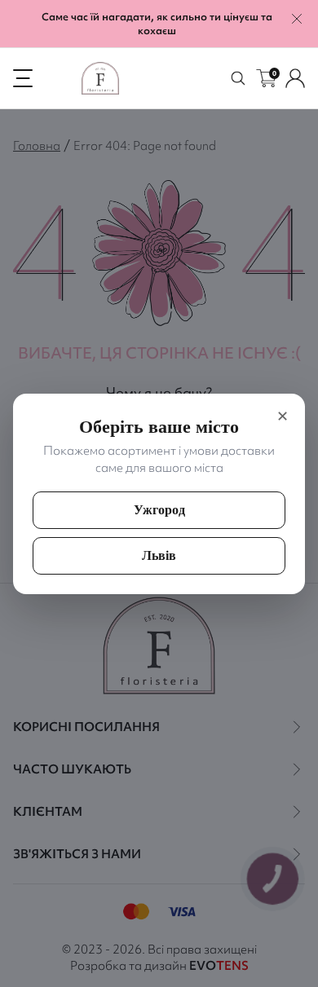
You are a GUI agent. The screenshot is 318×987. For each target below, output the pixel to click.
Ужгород (159, 510)
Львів (159, 555)
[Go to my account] (295, 78)
